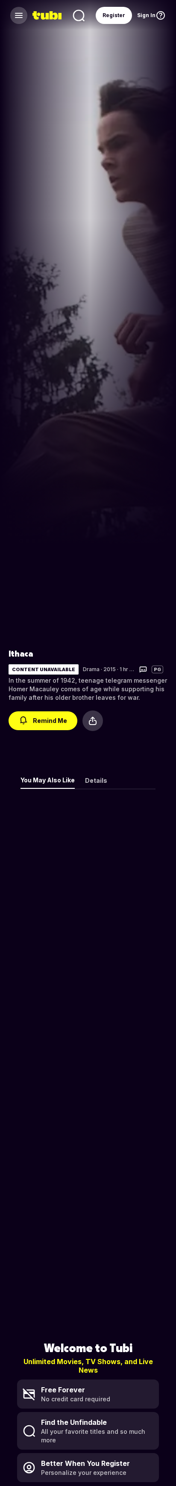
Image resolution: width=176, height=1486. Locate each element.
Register (114, 15)
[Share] (92, 720)
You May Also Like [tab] (48, 780)
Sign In (146, 15)
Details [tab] (96, 780)
